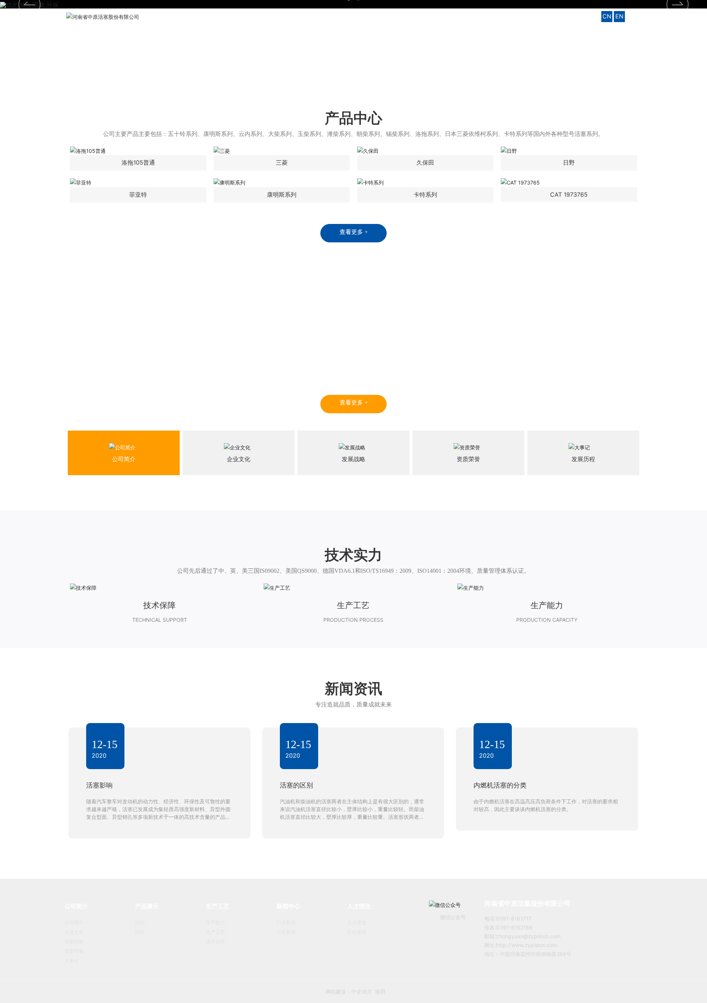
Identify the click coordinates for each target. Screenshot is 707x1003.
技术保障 (159, 605)
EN (619, 16)
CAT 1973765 (569, 194)
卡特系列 (425, 194)
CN (606, 16)
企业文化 (238, 459)
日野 (569, 162)
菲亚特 (138, 194)
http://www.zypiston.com (526, 945)
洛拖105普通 (138, 162)
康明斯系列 (281, 194)
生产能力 (547, 605)
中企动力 (350, 991)
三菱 (282, 162)
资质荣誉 (468, 459)
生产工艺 (353, 605)
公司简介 (124, 459)
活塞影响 (99, 785)
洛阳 (368, 991)
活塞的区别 (296, 785)
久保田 (425, 162)
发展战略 (353, 459)
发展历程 (583, 459)
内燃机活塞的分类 (500, 785)
